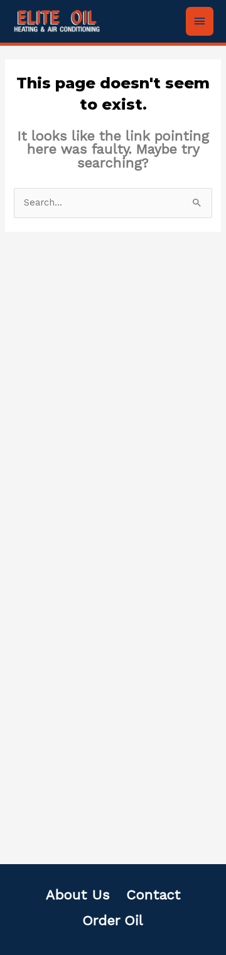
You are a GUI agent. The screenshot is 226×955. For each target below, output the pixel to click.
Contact (154, 894)
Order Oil (113, 920)
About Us (78, 894)
